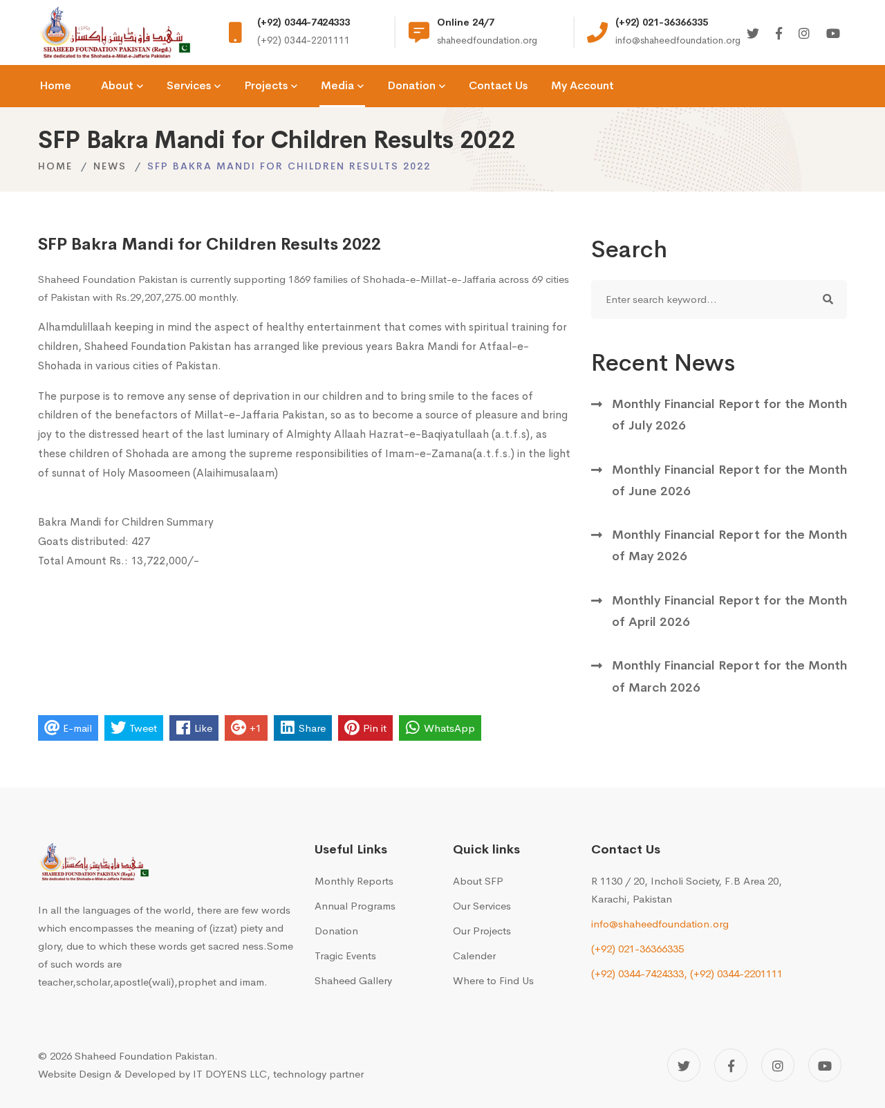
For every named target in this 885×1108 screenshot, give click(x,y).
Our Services (482, 905)
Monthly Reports (354, 880)
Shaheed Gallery (353, 980)
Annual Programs (355, 905)
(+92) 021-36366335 (637, 948)
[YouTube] (824, 1065)
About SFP (478, 880)
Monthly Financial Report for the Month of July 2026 (729, 414)
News (110, 166)
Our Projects (482, 930)
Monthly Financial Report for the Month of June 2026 (729, 480)
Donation (336, 930)
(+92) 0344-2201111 (736, 973)
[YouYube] (833, 34)
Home (55, 166)
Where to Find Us (493, 980)
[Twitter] (753, 34)
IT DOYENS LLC (230, 1073)
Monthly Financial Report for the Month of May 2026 (729, 545)
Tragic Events (345, 955)
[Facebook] (779, 34)
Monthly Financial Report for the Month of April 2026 (729, 611)
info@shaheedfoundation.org (660, 923)
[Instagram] (804, 34)
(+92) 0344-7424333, (639, 973)
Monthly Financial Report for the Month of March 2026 (729, 676)
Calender (474, 955)
